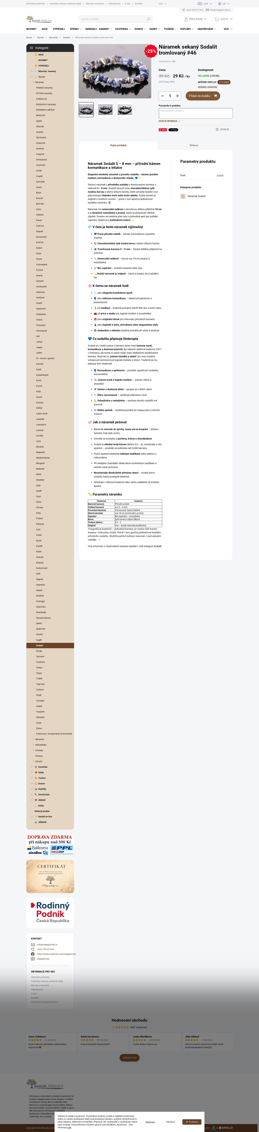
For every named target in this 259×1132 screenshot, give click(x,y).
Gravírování (43, 794)
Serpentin (40, 585)
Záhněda (40, 717)
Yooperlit (40, 712)
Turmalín (40, 701)
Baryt (38, 192)
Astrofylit (40, 182)
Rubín (39, 551)
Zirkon (39, 728)
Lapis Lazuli (41, 413)
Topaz (39, 673)
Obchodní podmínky (35, 3)
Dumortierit (41, 237)
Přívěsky (39, 750)
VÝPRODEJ (43, 66)
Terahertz (40, 662)
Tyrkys (39, 667)
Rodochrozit (42, 568)
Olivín (38, 502)
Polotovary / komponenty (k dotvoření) (54, 734)
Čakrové (40, 226)
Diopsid (39, 231)
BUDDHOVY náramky (46, 104)
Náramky (39, 82)
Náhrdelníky (40, 745)
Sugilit (39, 640)
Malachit (40, 469)
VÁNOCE (42, 822)
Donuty (38, 761)
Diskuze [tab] (194, 145)
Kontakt (138, 3)
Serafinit (40, 596)
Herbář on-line (45, 816)
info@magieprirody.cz (47, 944)
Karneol (39, 364)
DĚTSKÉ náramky (44, 93)
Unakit (39, 706)
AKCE (41, 54)
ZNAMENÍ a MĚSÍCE (45, 110)
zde (69, 1127)
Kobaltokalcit (42, 375)
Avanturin (40, 165)
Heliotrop (40, 292)
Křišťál (39, 408)
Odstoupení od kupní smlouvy (44, 1002)
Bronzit (39, 198)
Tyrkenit (40, 689)
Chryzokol (40, 325)
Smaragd (40, 601)
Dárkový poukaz (42, 811)
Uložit (164, 130)
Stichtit (39, 634)
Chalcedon (41, 314)
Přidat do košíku (199, 96)
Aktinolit (40, 126)
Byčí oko (40, 204)
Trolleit (39, 678)
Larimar (39, 430)
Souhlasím (193, 1122)
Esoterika (42, 767)
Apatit (39, 121)
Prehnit (39, 518)
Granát (39, 275)
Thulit (38, 695)
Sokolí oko (41, 607)
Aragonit (40, 154)
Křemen (39, 402)
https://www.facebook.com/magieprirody (56, 954)
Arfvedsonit (41, 159)
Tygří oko (40, 684)
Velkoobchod (114, 3)
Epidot (39, 248)
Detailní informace (168, 121)
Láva (38, 441)
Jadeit (39, 353)
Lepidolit (40, 419)
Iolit (38, 336)
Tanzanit (40, 656)
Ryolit (38, 540)
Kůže (38, 391)
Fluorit (39, 259)
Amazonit (40, 143)
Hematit (40, 281)
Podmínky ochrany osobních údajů (65, 3)
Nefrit (38, 474)
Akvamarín (41, 137)
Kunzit (39, 386)
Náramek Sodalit (196, 196)
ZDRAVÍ (41, 800)
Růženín (40, 562)
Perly (38, 513)
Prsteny (39, 756)
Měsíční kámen (43, 458)
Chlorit (39, 320)
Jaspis (39, 347)
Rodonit (39, 557)
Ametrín (39, 132)
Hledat (148, 19)
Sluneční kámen (43, 618)
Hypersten (41, 308)
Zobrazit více (129, 1057)
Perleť (39, 535)
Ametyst (40, 148)
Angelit (39, 176)
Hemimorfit (41, 286)
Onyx (38, 496)
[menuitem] (32, 29)
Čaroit (39, 220)
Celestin (39, 215)
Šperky (41, 77)
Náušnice (39, 739)
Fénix (38, 253)
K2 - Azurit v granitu (45, 358)
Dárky (41, 772)
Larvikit (39, 435)
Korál (38, 380)
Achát (39, 170)
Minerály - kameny (47, 71)
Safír (38, 573)
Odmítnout (170, 1122)
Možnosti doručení (207, 87)
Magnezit (40, 452)
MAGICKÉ (40, 115)
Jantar (39, 342)
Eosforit (39, 242)
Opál (38, 485)
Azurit (39, 187)
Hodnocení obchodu (129, 1020)
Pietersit (40, 524)
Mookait (40, 447)
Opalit (39, 491)
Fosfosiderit (41, 264)
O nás (127, 3)
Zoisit (38, 723)
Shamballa (41, 612)
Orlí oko (39, 507)
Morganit (40, 463)
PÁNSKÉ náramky (44, 88)
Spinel (39, 623)
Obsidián (40, 480)
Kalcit (38, 369)
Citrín (38, 209)
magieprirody (43, 959)
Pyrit (38, 529)
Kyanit (39, 397)
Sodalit (39, 645)
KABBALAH (41, 99)
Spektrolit (40, 629)
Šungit (39, 651)
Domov (41, 783)
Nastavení (150, 1122)
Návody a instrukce (95, 3)
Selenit (39, 590)
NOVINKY (43, 60)
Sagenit (39, 579)
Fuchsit (39, 270)
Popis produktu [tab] (118, 145)
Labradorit (41, 424)
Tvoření (42, 778)
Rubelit (39, 546)
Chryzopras (41, 331)
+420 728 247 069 (45, 949)
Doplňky (42, 789)
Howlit (39, 303)
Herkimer (40, 297)
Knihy (41, 805)
